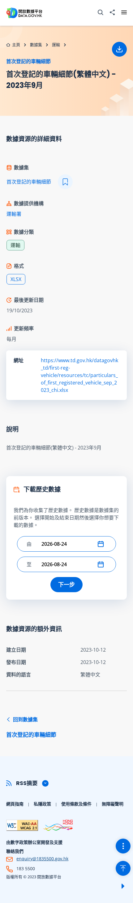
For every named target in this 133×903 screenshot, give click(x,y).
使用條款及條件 (76, 804)
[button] (102, 544)
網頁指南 (15, 804)
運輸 (56, 44)
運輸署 (13, 214)
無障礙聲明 (112, 804)
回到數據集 (31, 727)
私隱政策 (42, 804)
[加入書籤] (65, 181)
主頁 (16, 44)
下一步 (66, 584)
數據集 (36, 44)
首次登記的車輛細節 (28, 61)
